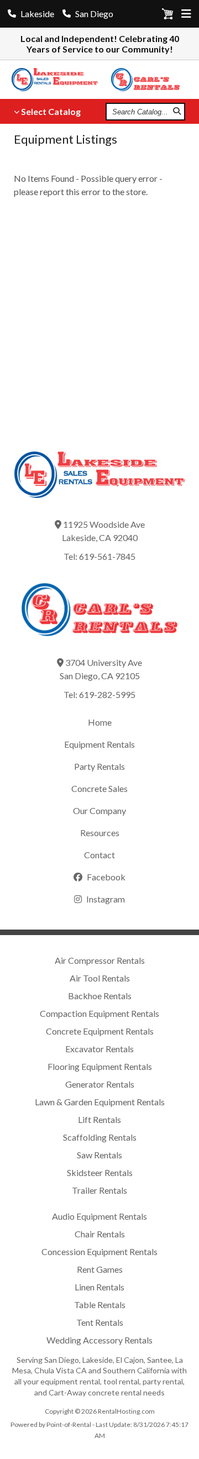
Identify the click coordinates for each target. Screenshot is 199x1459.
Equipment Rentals (99, 744)
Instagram (105, 899)
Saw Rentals (99, 1155)
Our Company (99, 810)
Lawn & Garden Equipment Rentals (100, 1101)
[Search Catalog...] (177, 111)
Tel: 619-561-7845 (99, 556)
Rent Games (100, 1269)
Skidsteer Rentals (100, 1172)
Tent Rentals (99, 1322)
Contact (99, 854)
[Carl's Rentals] (149, 79)
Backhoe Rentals (100, 995)
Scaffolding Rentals (100, 1137)
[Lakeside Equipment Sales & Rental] (59, 79)
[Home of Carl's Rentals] (99, 643)
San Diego (94, 13)
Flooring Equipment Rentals (100, 1066)
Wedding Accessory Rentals (99, 1340)
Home (100, 722)
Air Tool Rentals (100, 978)
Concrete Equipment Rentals (100, 1031)
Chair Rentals (100, 1234)
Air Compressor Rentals (100, 960)
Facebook (105, 877)
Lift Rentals (99, 1119)
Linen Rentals (99, 1287)
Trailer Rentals (99, 1190)
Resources (99, 832)
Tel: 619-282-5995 (99, 694)
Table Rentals (99, 1304)
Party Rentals (99, 766)
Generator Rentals (99, 1084)
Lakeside (37, 13)
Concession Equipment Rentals (99, 1251)
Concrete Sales (99, 788)
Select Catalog (51, 111)
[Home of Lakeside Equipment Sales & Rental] (99, 505)
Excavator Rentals (99, 1048)
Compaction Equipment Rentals (99, 1013)
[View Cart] (167, 16)
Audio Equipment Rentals (99, 1216)
